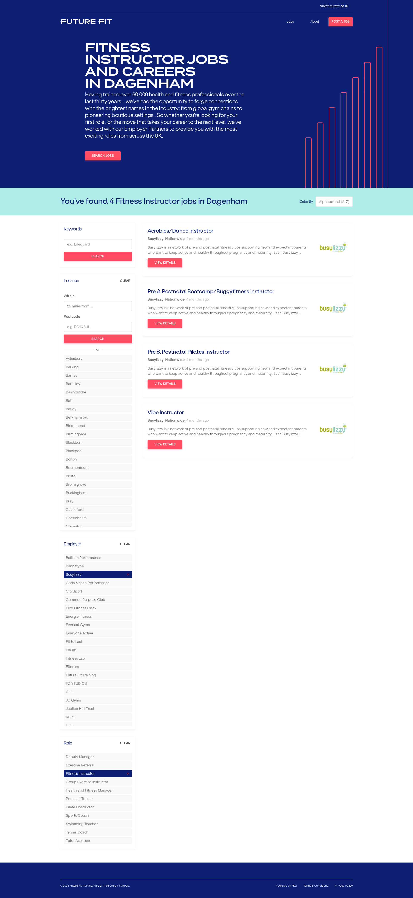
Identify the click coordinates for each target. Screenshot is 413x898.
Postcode (72, 316)
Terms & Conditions (316, 885)
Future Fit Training (81, 885)
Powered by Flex (286, 885)
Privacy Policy (344, 885)
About (314, 21)
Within (69, 296)
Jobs (290, 21)
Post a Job (340, 21)
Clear (125, 281)
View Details (165, 263)
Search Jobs (103, 156)
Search (97, 256)
